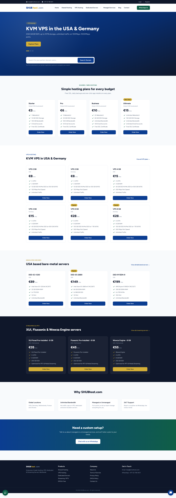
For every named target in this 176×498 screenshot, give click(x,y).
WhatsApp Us (143, 8)
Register (147, 2)
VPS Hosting (79, 8)
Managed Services (109, 8)
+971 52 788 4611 (48, 2)
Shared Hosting (67, 8)
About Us (93, 470)
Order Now (40, 132)
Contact (126, 8)
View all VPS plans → (143, 159)
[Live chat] (171, 493)
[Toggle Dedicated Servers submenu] (100, 7)
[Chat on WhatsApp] (5, 493)
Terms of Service (95, 473)
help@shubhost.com (34, 2)
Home (57, 8)
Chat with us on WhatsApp (88, 441)
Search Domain (85, 60)
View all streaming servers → (140, 330)
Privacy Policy (94, 475)
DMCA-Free (62, 481)
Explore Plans (33, 44)
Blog (119, 8)
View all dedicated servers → (140, 265)
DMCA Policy (94, 478)
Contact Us (93, 481)
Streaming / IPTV (63, 478)
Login (140, 2)
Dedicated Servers (92, 8)
